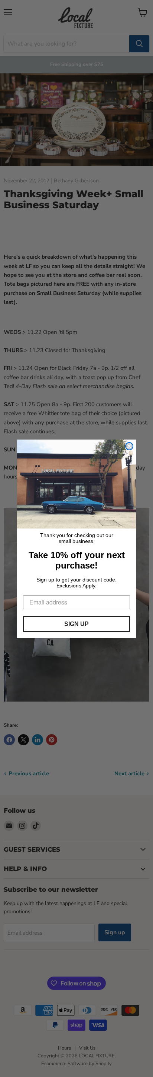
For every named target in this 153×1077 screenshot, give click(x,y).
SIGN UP (76, 624)
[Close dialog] (129, 446)
